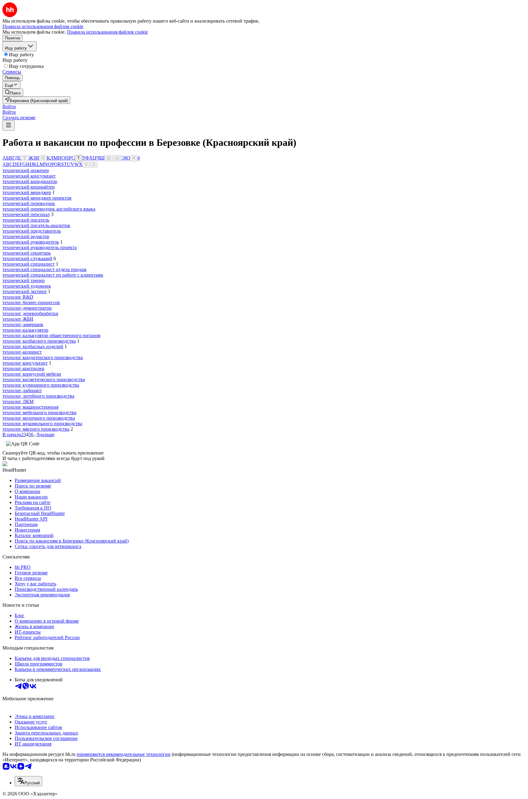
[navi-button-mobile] (8, 125)
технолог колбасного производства (39, 341)
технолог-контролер (23, 368)
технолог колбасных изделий (32, 346)
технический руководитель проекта (39, 247)
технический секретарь (26, 253)
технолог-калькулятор (25, 330)
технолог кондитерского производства (42, 357)
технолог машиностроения (30, 407)
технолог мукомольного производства (42, 423)
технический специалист (28, 264)
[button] (9, 106)
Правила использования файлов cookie (107, 32)
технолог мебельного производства (39, 412)
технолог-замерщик (22, 324)
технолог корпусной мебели (31, 374)
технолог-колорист (22, 352)
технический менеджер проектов (37, 198)
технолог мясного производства (35, 429)
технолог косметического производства (43, 379)
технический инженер (25, 170)
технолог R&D (17, 297)
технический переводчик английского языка (48, 209)
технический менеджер (26, 192)
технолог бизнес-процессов (31, 302)
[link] (12, 92)
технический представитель (31, 231)
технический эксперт (24, 291)
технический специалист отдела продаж (44, 269)
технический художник (26, 286)
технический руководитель (30, 242)
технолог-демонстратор (27, 308)
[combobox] (28, 781)
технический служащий (27, 258)
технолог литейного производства (38, 396)
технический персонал (26, 214)
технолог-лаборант (22, 390)
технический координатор (29, 181)
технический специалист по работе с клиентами (52, 275)
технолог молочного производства (38, 418)
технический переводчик (28, 203)
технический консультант (29, 176)
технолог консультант (25, 363)
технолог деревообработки (30, 313)
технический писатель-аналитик (36, 225)
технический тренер (23, 280)
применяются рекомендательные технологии (123, 754)
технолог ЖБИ (17, 319)
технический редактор (25, 236)
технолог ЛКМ (18, 401)
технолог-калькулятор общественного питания (51, 335)
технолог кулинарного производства (40, 385)
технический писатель (25, 220)
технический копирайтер (28, 187)
